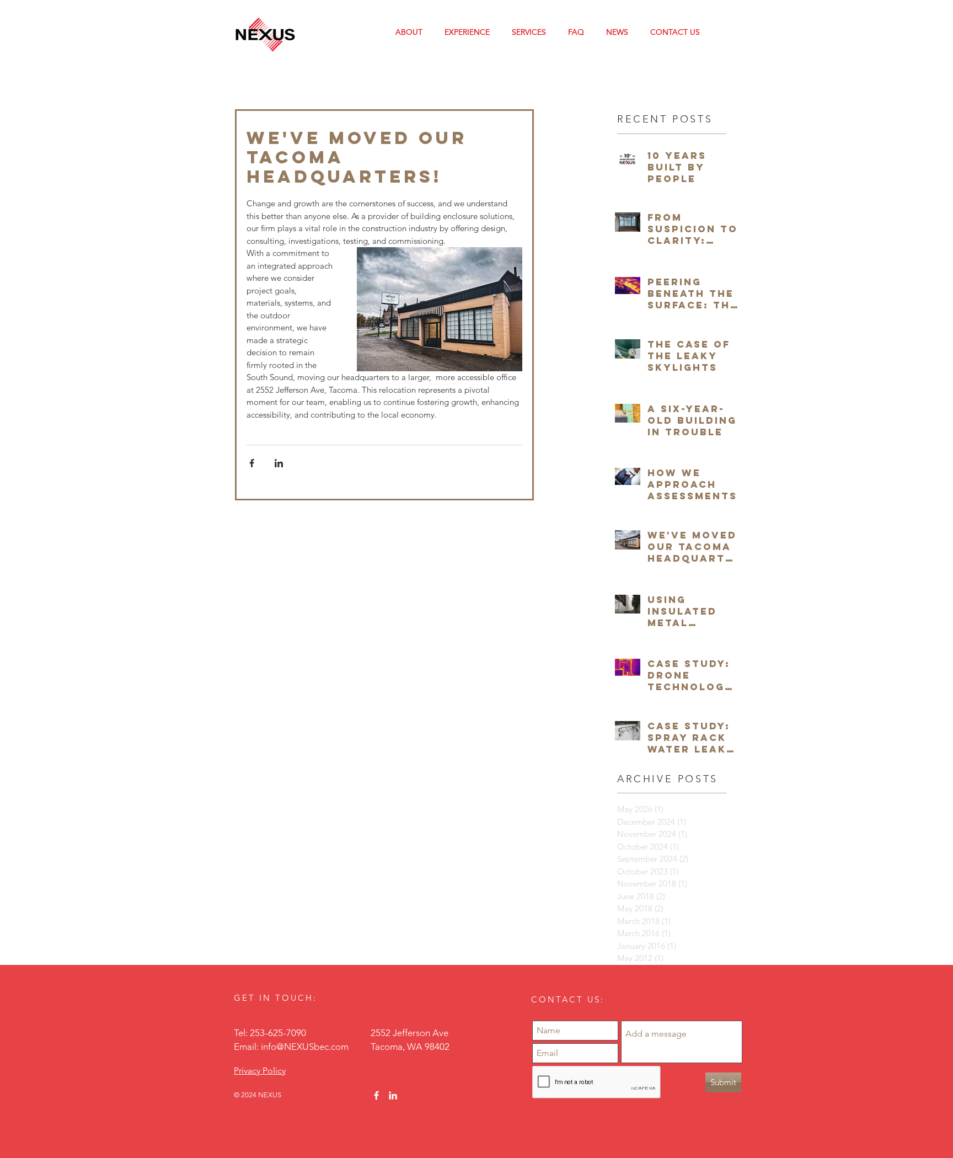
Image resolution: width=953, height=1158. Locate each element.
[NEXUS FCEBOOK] (376, 1095)
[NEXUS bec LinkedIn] (393, 1095)
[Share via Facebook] (252, 463)
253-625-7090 (278, 1032)
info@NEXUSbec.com (305, 1046)
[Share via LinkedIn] (279, 463)
